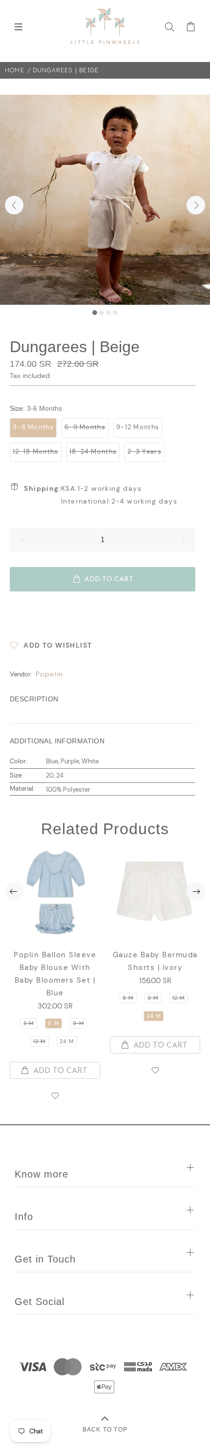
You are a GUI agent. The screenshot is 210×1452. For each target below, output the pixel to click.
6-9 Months (84, 427)
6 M (53, 1023)
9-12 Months (137, 427)
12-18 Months (36, 451)
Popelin (49, 674)
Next (196, 205)
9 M (78, 1023)
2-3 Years (144, 451)
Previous (14, 205)
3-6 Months (33, 427)
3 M (28, 1023)
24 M (67, 1041)
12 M (39, 1041)
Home (14, 70)
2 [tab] (101, 312)
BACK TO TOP (105, 1429)
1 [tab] (94, 312)
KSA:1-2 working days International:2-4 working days (100, 494)
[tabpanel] (105, 200)
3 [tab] (108, 312)
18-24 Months (93, 451)
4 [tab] (115, 312)
